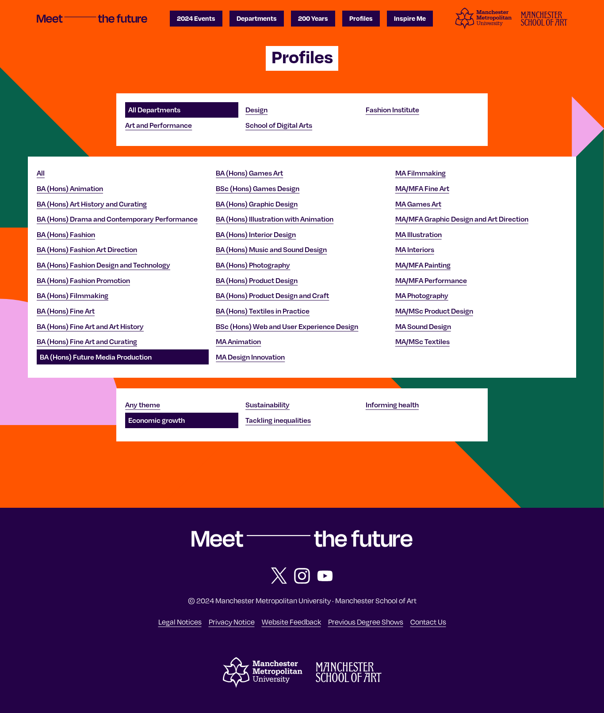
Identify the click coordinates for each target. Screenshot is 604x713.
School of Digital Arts (278, 125)
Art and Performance (158, 125)
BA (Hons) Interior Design (256, 234)
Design (256, 109)
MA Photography (421, 295)
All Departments (154, 109)
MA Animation (238, 341)
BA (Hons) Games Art (249, 173)
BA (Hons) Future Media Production (96, 357)
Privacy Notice (232, 621)
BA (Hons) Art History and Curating (92, 203)
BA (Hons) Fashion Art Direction (87, 249)
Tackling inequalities (278, 420)
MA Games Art (418, 203)
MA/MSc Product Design (434, 311)
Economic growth (156, 420)
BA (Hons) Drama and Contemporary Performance (117, 219)
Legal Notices (180, 621)
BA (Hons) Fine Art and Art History (90, 326)
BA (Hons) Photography (253, 265)
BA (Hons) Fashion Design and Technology (103, 265)
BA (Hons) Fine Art (66, 311)
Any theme (142, 404)
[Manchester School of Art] (349, 680)
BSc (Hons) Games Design (257, 188)
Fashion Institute (392, 109)
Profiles (361, 18)
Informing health (392, 404)
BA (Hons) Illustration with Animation (274, 219)
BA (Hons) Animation (70, 188)
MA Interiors (414, 249)
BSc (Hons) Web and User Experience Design (287, 326)
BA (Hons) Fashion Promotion (83, 280)
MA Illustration (418, 234)
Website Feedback (291, 621)
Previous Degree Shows (365, 621)
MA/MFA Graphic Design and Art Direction (461, 219)
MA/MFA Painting (423, 265)
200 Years (313, 18)
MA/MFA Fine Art (422, 188)
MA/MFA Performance (431, 280)
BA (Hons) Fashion (66, 234)
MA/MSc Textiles (422, 341)
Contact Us (428, 621)
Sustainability (267, 404)
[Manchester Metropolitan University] (262, 686)
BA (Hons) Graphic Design (257, 203)
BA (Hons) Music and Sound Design (271, 249)
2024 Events (196, 18)
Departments (257, 18)
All (41, 173)
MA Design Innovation (250, 357)
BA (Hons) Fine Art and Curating (87, 341)
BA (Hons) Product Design (257, 280)
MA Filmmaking (420, 173)
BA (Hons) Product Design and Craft (272, 295)
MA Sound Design (423, 326)
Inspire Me (410, 18)
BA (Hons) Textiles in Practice (263, 311)
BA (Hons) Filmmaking (72, 295)
